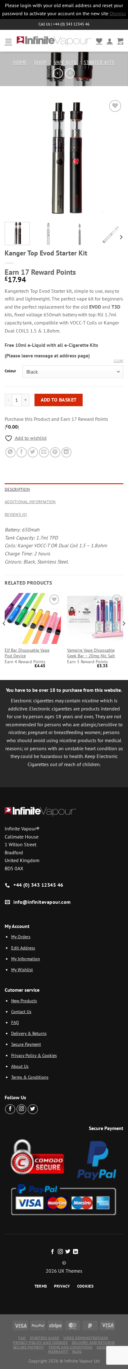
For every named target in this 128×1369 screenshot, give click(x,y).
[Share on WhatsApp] (10, 452)
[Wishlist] (99, 41)
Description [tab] (17, 489)
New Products (24, 1001)
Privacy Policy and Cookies (40, 1342)
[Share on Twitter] (33, 452)
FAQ (15, 1022)
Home (20, 62)
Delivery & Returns (29, 1033)
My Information (25, 959)
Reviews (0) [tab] (16, 514)
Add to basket (59, 400)
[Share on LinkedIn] (66, 452)
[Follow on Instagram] (21, 1109)
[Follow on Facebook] (10, 1109)
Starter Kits (99, 62)
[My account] (110, 41)
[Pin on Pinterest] (55, 452)
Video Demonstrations (85, 1337)
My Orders (20, 936)
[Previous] (15, 157)
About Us (20, 1066)
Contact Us (21, 1011)
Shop (40, 62)
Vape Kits (65, 62)
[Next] (113, 157)
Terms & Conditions (29, 1077)
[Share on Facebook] (21, 452)
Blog (76, 1351)
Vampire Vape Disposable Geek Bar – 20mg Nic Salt (91, 653)
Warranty (58, 1351)
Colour (10, 371)
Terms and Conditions (70, 1347)
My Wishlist (22, 969)
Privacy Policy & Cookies (34, 1055)
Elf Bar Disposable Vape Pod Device (27, 653)
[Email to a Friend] (44, 452)
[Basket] (120, 41)
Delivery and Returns (93, 1342)
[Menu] (8, 40)
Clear (118, 361)
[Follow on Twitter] (33, 1109)
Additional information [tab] (30, 501)
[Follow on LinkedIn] (75, 1252)
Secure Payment (26, 1044)
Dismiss (118, 13)
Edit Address (23, 948)
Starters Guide (44, 1337)
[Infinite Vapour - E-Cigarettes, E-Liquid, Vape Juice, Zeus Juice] (54, 41)
